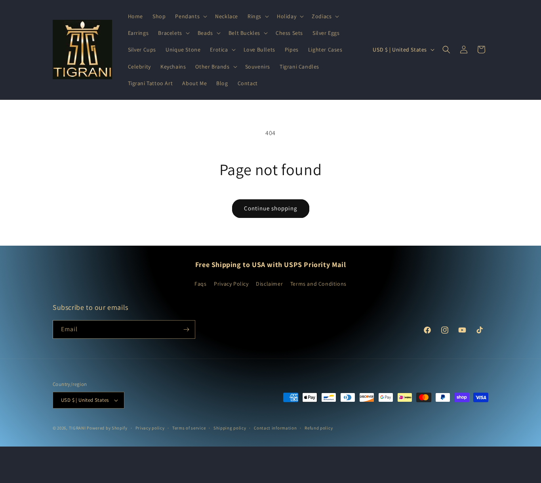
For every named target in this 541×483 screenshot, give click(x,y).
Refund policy (319, 428)
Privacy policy (150, 428)
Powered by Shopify (107, 428)
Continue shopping (270, 208)
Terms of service (189, 428)
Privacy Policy (231, 283)
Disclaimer (269, 283)
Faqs (200, 283)
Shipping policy (229, 428)
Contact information (275, 428)
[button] (190, 16)
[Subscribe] (186, 329)
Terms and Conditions (318, 283)
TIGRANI (77, 428)
